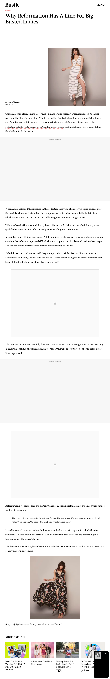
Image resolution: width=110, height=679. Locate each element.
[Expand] (97, 653)
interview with (21, 236)
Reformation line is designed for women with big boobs (72, 118)
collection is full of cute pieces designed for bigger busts (34, 126)
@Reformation (21, 624)
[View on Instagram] (55, 303)
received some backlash (85, 208)
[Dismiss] (106, 653)
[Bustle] (12, 4)
